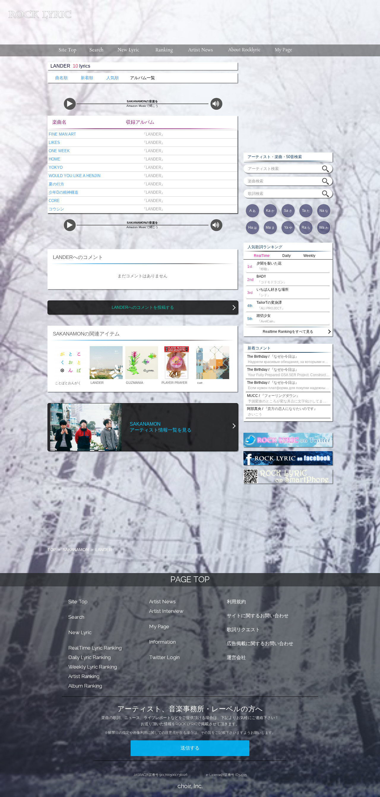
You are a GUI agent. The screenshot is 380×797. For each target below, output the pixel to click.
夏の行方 (56, 184)
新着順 (87, 78)
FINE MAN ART (62, 134)
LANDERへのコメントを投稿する (143, 307)
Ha (252, 227)
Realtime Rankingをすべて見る (288, 332)
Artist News (162, 601)
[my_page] (283, 50)
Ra (306, 227)
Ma (270, 227)
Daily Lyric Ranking (89, 657)
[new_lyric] (128, 50)
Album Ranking (85, 686)
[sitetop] (66, 50)
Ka (270, 211)
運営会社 (236, 657)
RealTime (262, 256)
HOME (54, 159)
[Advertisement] (228, 19)
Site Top (78, 601)
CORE (54, 200)
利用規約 (236, 601)
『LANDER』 (152, 134)
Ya (288, 227)
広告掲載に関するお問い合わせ (260, 643)
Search (76, 617)
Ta (306, 211)
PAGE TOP (190, 579)
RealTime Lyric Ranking (95, 648)
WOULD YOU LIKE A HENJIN (74, 176)
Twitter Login (164, 657)
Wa (323, 227)
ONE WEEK (59, 151)
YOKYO (55, 167)
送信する (190, 748)
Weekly (309, 256)
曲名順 (61, 78)
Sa (288, 211)
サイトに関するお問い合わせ (258, 615)
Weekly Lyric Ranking (92, 667)
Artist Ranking (83, 676)
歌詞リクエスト (243, 629)
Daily (286, 256)
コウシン (56, 209)
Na (323, 211)
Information (162, 642)
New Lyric (79, 632)
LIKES (54, 142)
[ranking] (164, 50)
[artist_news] (201, 50)
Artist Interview (166, 611)
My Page (159, 626)
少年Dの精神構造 (63, 192)
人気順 (112, 78)
